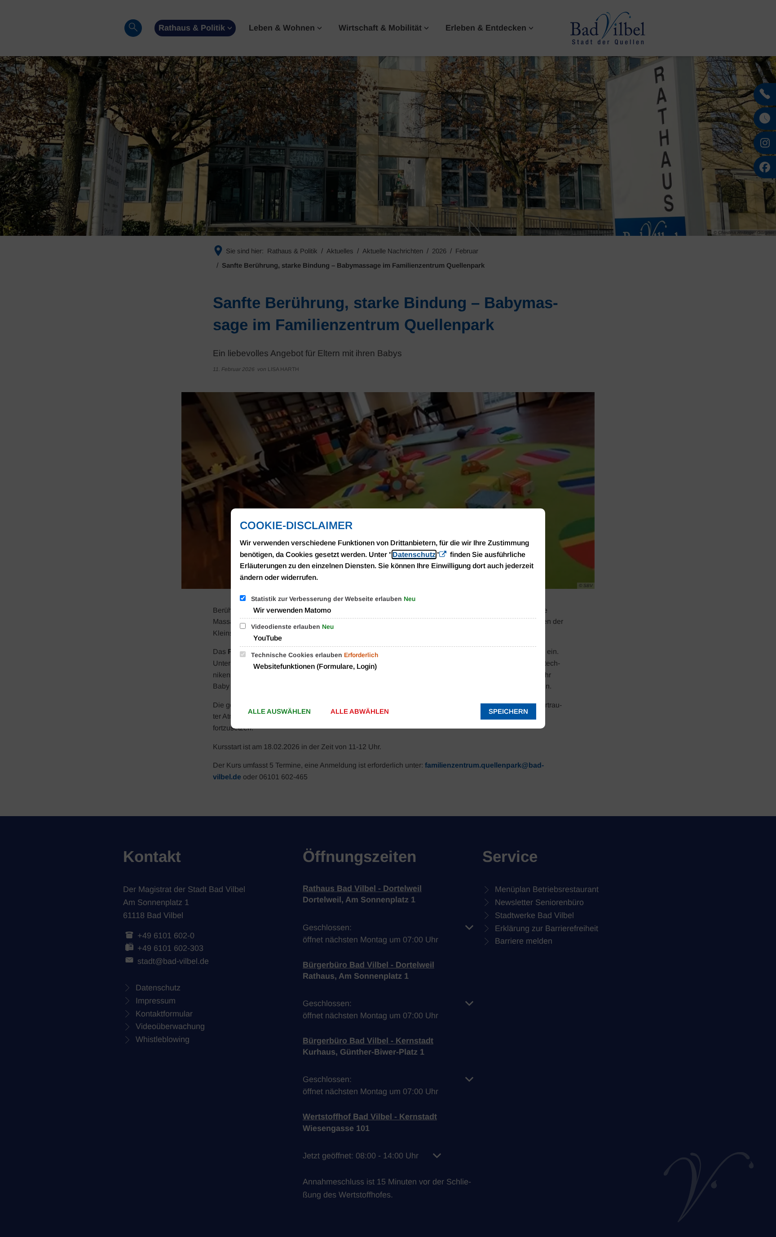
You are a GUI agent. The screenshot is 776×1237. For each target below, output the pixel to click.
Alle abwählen (360, 711)
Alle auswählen (279, 711)
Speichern (508, 711)
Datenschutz (414, 554)
